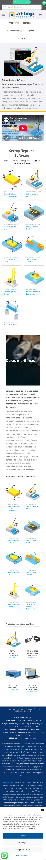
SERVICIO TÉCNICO (14, 30)
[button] (42, 810)
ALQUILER (30, 30)
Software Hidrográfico (21, 160)
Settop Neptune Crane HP (10, 228)
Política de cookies (22, 855)
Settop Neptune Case (10, 260)
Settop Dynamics (10, 324)
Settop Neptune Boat (32, 228)
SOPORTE (21, 38)
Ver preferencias (23, 849)
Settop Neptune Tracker (32, 260)
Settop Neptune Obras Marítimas (10, 195)
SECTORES (27, 23)
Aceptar (23, 835)
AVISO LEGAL (8, 782)
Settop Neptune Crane (32, 195)
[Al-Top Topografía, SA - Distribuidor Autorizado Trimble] (22, 14)
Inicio (6, 160)
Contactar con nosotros (28, 738)
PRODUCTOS (14, 23)
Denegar (23, 842)
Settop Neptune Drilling (10, 293)
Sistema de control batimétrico (33, 293)
